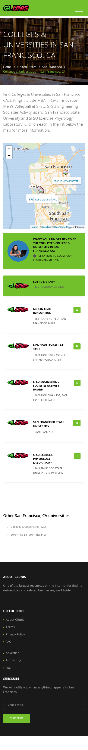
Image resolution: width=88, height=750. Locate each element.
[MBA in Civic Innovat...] (65, 172)
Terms (10, 627)
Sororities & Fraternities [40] (28, 534)
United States (27, 67)
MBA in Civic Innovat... (67, 181)
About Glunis (15, 619)
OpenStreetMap (62, 226)
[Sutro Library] (41, 190)
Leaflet (34, 226)
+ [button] (9, 149)
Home (7, 67)
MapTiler (46, 226)
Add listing (13, 660)
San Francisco (52, 67)
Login (9, 668)
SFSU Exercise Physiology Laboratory (43, 458)
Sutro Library (42, 199)
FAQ (9, 641)
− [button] (9, 155)
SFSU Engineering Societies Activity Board (46, 385)
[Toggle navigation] (79, 9)
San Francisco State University (48, 424)
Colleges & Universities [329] (28, 527)
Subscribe (16, 718)
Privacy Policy (15, 634)
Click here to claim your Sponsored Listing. (52, 258)
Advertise (12, 653)
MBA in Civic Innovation (42, 311)
